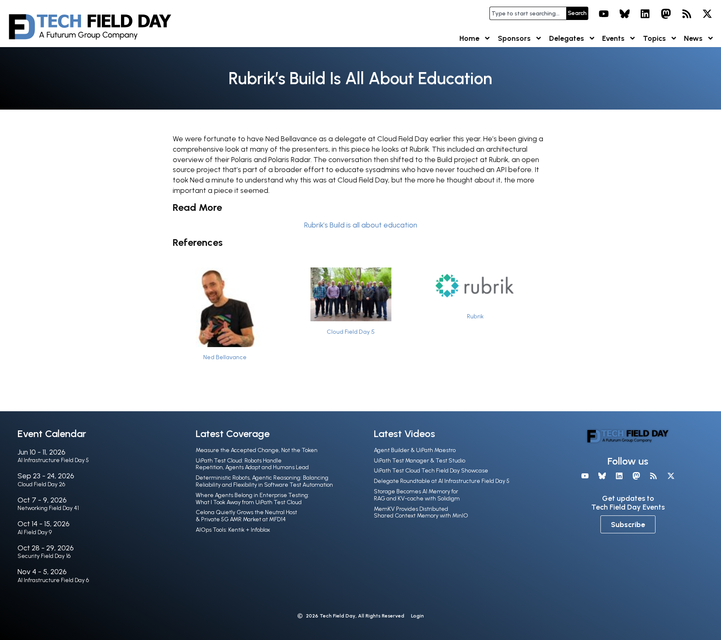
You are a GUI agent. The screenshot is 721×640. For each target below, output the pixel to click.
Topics (654, 38)
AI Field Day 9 (35, 532)
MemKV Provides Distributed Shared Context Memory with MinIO (421, 512)
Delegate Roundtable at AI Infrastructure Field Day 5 (441, 481)
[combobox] (527, 13)
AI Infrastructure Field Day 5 (53, 460)
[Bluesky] (625, 14)
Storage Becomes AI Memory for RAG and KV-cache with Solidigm (417, 495)
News (693, 38)
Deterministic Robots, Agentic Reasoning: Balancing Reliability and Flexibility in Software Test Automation (264, 481)
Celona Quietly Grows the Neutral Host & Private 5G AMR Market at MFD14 (246, 516)
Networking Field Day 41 (48, 508)
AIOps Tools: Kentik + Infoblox (233, 529)
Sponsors (514, 38)
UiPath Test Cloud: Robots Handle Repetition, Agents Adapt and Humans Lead (252, 464)
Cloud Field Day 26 (41, 484)
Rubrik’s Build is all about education (360, 224)
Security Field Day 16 (44, 556)
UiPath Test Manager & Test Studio (419, 460)
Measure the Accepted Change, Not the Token (257, 450)
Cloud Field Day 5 (351, 331)
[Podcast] (687, 14)
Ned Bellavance (225, 357)
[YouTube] (604, 14)
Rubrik (475, 316)
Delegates (566, 38)
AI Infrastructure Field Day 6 (53, 580)
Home (469, 38)
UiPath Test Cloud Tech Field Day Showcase (431, 470)
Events (613, 38)
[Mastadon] (666, 14)
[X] (707, 14)
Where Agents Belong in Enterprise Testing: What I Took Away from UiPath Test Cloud (252, 499)
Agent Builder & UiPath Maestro (415, 450)
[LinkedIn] (645, 14)
